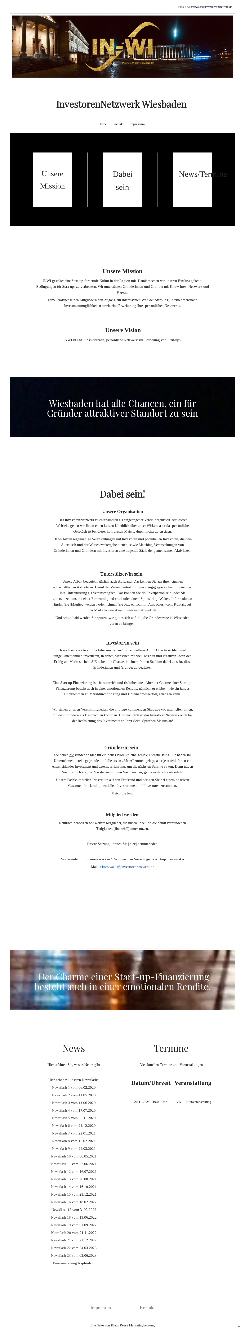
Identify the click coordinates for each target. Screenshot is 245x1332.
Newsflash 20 (61, 1233)
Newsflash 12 (61, 1172)
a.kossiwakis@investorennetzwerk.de (129, 610)
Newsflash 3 (61, 1103)
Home (102, 124)
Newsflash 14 (61, 1187)
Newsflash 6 (61, 1126)
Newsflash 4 (61, 1110)
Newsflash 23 (61, 1255)
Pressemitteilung (65, 1263)
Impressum (137, 124)
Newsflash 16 (61, 1202)
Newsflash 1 (61, 1087)
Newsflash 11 (61, 1164)
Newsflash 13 (61, 1179)
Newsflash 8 (61, 1141)
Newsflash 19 (61, 1225)
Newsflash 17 (61, 1210)
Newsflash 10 (61, 1156)
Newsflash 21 (61, 1240)
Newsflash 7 (61, 1133)
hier (132, 844)
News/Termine (203, 174)
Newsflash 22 (61, 1248)
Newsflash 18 (61, 1217)
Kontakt (118, 124)
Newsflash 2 (61, 1095)
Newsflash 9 (61, 1149)
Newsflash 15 (61, 1194)
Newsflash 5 (61, 1118)
